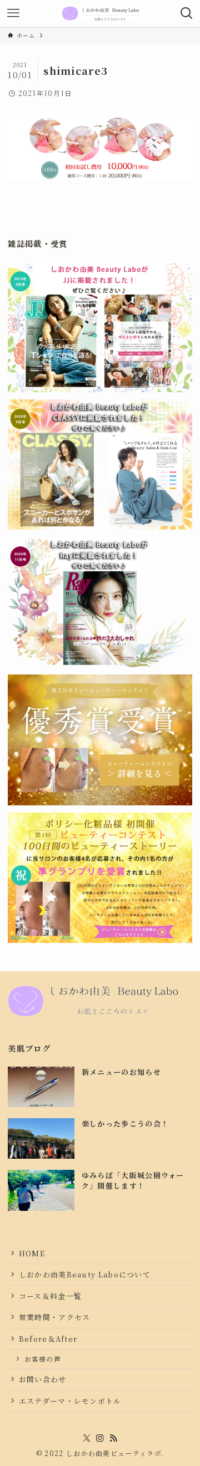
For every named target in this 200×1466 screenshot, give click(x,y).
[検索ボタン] (186, 13)
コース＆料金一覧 (50, 1296)
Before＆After (48, 1338)
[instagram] (100, 1438)
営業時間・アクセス (55, 1317)
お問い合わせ (43, 1379)
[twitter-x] (87, 1438)
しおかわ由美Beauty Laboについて (85, 1274)
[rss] (113, 1438)
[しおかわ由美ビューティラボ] (100, 13)
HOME (32, 1253)
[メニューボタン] (13, 13)
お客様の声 (42, 1359)
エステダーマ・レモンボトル (70, 1401)
